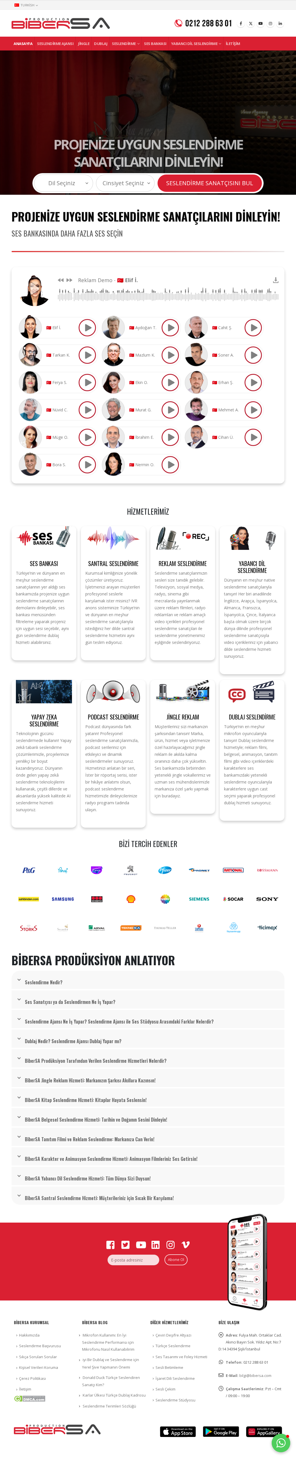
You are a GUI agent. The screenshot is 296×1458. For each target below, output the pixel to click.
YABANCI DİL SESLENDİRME (252, 567)
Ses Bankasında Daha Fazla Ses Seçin (67, 233)
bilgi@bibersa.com (255, 1375)
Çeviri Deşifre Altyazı (173, 1335)
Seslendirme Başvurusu (40, 1345)
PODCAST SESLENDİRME (113, 717)
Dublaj (100, 43)
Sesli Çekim (165, 1389)
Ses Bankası (155, 43)
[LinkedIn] (280, 23)
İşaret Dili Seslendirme (175, 1378)
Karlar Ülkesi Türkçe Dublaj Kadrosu (114, 1395)
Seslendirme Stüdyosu (175, 1400)
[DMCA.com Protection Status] (29, 1398)
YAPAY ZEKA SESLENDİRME (44, 720)
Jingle (83, 43)
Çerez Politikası (32, 1378)
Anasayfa (23, 43)
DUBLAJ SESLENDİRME (252, 717)
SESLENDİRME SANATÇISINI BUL (209, 183)
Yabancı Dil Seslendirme (194, 43)
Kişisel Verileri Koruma (38, 1367)
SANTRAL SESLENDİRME (113, 563)
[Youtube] (260, 23)
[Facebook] (241, 23)
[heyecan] (251, 23)
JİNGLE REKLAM (182, 717)
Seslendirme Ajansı (55, 43)
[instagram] (270, 23)
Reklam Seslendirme (183, 563)
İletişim (233, 43)
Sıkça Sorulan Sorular (38, 1356)
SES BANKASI (44, 563)
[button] (281, 1443)
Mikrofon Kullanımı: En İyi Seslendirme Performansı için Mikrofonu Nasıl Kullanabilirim (108, 1342)
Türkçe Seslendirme (173, 1345)
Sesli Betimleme (169, 1367)
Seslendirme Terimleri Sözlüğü (109, 1406)
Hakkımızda (29, 1335)
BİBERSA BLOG (95, 1322)
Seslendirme (124, 43)
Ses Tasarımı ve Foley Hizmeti (181, 1356)
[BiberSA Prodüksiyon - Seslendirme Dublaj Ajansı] (61, 23)
